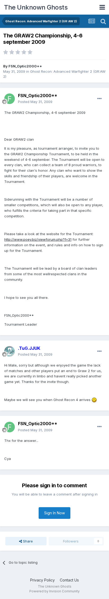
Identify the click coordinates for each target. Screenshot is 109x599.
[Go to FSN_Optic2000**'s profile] (9, 98)
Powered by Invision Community (54, 591)
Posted (35, 102)
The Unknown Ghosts (35, 7)
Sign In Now (54, 513)
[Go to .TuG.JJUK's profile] (9, 351)
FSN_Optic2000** (25, 66)
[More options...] (99, 99)
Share (27, 541)
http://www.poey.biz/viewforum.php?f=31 (37, 239)
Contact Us (69, 580)
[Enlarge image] (94, 400)
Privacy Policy (42, 580)
